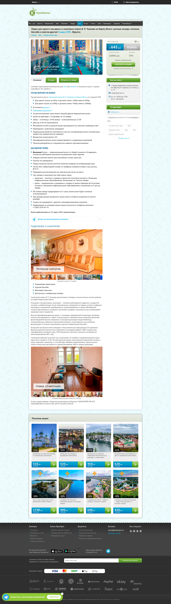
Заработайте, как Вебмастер (61, 533)
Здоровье (117, 23)
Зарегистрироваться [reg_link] (132, 2)
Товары (73, 23)
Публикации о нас (37, 533)
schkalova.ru (114, 112)
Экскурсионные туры (116, 126)
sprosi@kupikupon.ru (116, 530)
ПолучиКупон (127, 23)
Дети (100, 23)
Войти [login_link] (116, 2)
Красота (40, 23)
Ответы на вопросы (37, 541)
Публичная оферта (86, 536)
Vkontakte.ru (134, 531)
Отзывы (51, 80)
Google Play (70, 551)
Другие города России (116, 134)
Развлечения (50, 23)
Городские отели (114, 130)
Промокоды (107, 23)
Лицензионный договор (87, 533)
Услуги (87, 23)
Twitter (137, 531)
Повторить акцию (123, 64)
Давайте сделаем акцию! (60, 530)
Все (30, 23)
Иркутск (34, 2)
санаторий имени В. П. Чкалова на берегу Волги (67, 97)
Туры (80, 23)
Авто (58, 23)
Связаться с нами (114, 533)
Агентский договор (86, 530)
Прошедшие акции (58, 536)
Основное (37, 80)
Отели (93, 23)
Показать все (122, 138)
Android (73, 86)
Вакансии (33, 536)
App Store (57, 551)
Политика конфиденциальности (90, 538)
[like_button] (135, 42)
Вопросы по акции (69, 80)
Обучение (65, 23)
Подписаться (54, 597)
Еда (34, 23)
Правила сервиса (36, 538)
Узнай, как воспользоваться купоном (53, 219)
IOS (65, 86)
